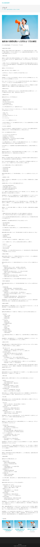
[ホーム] (2, 9)
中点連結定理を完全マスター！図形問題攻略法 (8, 530)
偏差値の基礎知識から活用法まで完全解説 (13, 9)
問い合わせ (20, 544)
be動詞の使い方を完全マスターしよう (32, 530)
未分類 (21, 45)
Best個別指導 (5, 3)
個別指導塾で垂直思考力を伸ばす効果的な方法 (20, 530)
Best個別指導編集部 (6, 45)
